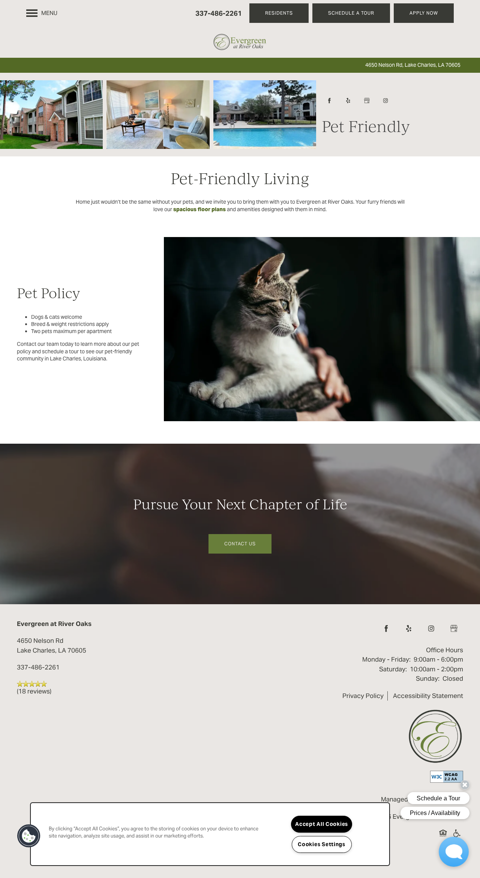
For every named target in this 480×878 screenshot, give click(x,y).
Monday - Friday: (386, 659)
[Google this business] (366, 100)
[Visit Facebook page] (329, 100)
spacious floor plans (199, 209)
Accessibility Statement (428, 696)
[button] (279, 13)
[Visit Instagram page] (385, 100)
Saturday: (393, 669)
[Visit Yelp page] (348, 100)
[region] (210, 834)
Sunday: (428, 678)
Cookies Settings (321, 844)
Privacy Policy (363, 696)
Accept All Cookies (321, 824)
